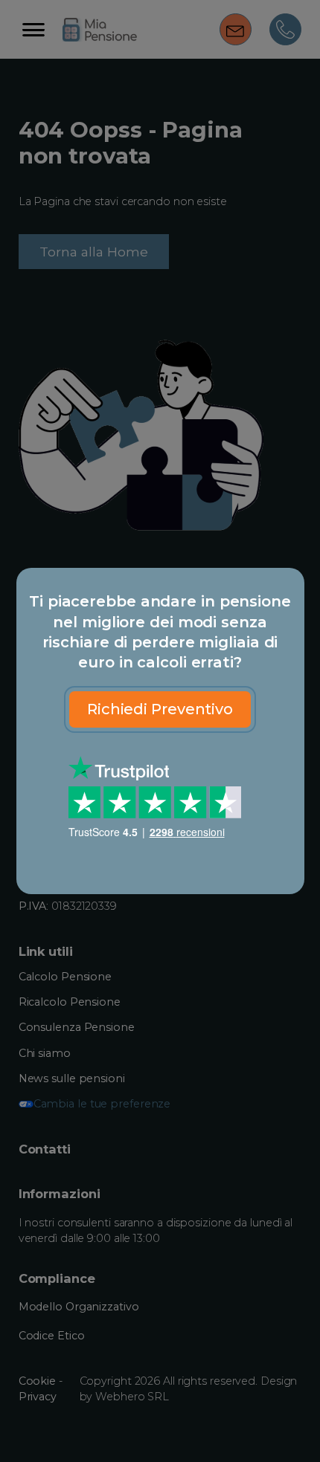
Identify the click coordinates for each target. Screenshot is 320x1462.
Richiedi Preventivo (160, 709)
